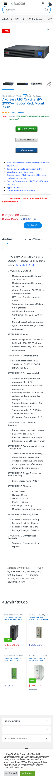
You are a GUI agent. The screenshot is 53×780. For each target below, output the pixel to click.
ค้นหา (46, 9)
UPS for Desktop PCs (38, 657)
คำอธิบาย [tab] (7, 239)
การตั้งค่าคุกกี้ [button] (11, 773)
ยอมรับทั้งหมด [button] (27, 773)
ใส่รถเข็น (34, 225)
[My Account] (43, 3)
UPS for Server (35, 19)
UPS (17, 19)
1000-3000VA (8, 96)
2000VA (20, 578)
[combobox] (22, 9)
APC (27, 578)
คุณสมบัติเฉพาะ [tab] (33, 239)
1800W (11, 578)
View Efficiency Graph (34, 440)
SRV (33, 578)
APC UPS (20, 96)
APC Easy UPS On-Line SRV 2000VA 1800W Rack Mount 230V (26, 261)
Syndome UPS (34, 615)
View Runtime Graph (32, 437)
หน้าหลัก (5, 19)
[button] (48, 30)
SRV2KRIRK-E (14, 582)
